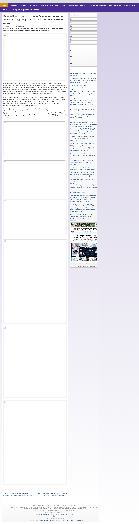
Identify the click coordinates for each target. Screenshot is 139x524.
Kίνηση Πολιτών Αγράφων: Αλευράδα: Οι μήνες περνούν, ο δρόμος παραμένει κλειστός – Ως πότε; (82, 116)
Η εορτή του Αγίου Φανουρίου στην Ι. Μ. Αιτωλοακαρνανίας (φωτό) (82, 191)
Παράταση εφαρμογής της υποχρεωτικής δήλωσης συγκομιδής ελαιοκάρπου (82, 180)
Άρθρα (17, 10)
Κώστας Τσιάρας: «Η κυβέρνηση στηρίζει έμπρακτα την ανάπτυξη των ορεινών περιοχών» (18, 494)
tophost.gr (42, 520)
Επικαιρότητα (13, 5)
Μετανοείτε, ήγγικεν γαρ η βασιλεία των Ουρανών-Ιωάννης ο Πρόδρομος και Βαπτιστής (82, 162)
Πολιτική (57, 5)
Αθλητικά (4, 10)
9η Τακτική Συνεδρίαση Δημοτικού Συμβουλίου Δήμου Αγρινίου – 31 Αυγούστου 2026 (83, 155)
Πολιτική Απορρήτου (61, 520)
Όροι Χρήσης (50, 520)
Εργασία (110, 5)
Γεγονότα (23, 5)
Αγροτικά (117, 5)
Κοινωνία (4, 5)
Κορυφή (21, 26)
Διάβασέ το (25, 10)
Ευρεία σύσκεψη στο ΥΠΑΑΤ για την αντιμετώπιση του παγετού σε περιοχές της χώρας (52, 494)
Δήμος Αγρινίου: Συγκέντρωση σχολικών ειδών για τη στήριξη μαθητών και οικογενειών (82, 138)
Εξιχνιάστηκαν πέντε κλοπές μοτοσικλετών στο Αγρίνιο (83, 74)
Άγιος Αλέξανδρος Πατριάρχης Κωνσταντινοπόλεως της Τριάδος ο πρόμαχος (80, 87)
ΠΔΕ (37, 5)
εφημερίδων (92, 266)
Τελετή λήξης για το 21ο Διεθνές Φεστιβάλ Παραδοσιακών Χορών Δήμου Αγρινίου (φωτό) (83, 94)
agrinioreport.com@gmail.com (48, 514)
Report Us (31, 5)
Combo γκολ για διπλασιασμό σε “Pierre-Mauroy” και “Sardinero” (82, 110)
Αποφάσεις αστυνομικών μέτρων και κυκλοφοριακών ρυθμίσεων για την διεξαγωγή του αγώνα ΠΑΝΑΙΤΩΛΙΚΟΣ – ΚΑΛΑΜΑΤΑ (82, 217)
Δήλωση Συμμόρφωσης (76, 520)
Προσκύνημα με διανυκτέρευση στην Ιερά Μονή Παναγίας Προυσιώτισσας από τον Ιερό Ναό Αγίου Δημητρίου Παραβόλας (82, 174)
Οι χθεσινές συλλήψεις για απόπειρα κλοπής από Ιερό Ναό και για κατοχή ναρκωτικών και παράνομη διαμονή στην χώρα (83, 80)
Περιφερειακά (101, 5)
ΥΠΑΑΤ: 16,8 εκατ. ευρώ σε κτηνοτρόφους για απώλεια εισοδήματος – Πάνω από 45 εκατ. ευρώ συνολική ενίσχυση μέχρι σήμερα (83, 185)
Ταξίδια (11, 10)
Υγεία (133, 5)
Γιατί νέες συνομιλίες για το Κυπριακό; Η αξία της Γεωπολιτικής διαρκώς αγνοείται (82, 168)
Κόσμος (92, 5)
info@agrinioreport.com (66, 514)
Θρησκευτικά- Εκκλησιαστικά (78, 5)
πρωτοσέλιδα (82, 266)
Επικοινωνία (34, 10)
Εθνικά (64, 5)
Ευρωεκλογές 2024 (46, 5)
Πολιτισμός (126, 5)
